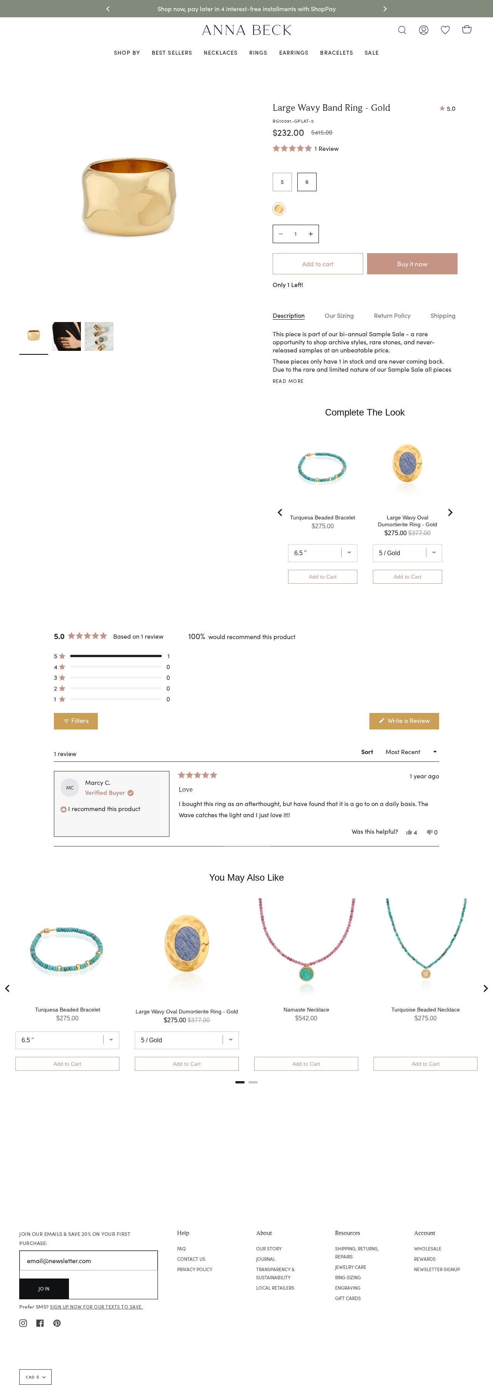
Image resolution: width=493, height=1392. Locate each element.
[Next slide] (450, 512)
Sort (368, 751)
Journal (265, 1259)
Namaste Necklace (306, 1009)
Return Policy (392, 315)
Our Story (269, 1248)
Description (289, 315)
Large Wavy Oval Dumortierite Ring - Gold (407, 520)
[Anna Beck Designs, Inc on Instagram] (23, 1322)
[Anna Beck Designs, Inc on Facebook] (40, 1322)
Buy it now (412, 263)
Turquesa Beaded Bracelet (322, 517)
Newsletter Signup (437, 1269)
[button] (306, 148)
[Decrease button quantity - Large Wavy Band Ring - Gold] (282, 234)
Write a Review (412, 722)
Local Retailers (275, 1288)
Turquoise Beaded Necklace (425, 1009)
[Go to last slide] (280, 512)
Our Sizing (339, 315)
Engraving (348, 1288)
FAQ (181, 1248)
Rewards (425, 1259)
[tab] (240, 1082)
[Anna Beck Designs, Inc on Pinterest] (57, 1322)
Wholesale (427, 1248)
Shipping (443, 315)
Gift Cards (348, 1298)
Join (44, 1288)
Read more (288, 381)
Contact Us (191, 1259)
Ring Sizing (348, 1277)
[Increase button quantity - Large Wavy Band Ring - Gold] (309, 234)
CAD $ (32, 1377)
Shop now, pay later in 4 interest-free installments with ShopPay (247, 9)
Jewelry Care (350, 1267)
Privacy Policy (194, 1269)
